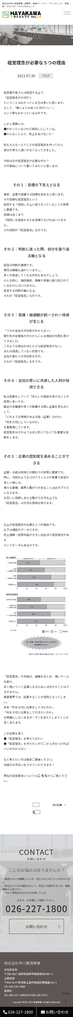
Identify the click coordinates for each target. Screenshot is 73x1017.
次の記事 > (59, 805)
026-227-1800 (20, 1012)
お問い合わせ (36, 926)
